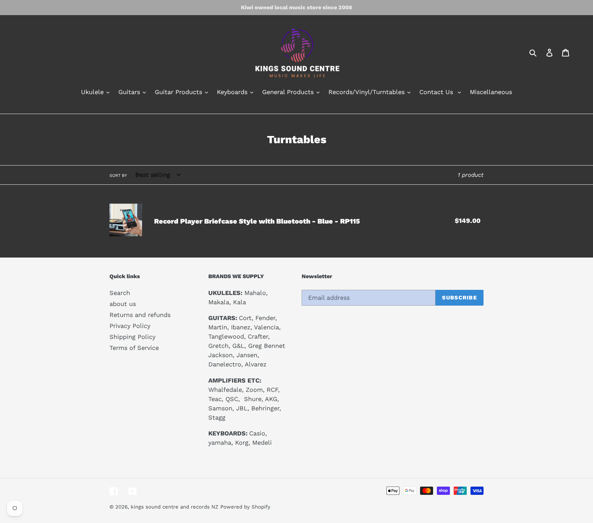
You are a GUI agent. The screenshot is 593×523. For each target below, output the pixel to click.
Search (119, 292)
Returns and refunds (140, 314)
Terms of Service (134, 347)
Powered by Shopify (245, 507)
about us (122, 303)
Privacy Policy (129, 325)
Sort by (118, 175)
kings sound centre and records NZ (174, 507)
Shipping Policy (132, 336)
